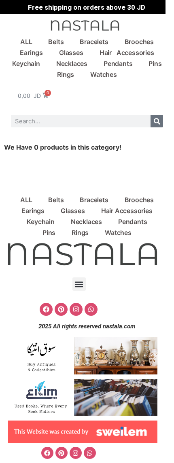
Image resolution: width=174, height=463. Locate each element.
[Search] (157, 121)
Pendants (118, 63)
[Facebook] (46, 309)
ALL (26, 42)
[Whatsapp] (91, 309)
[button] (79, 284)
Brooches (139, 42)
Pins (155, 63)
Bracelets (94, 42)
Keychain (26, 63)
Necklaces (71, 63)
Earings (31, 53)
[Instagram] (76, 309)
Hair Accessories (127, 53)
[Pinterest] (61, 309)
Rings (65, 74)
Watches (103, 74)
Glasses (71, 53)
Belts (56, 42)
